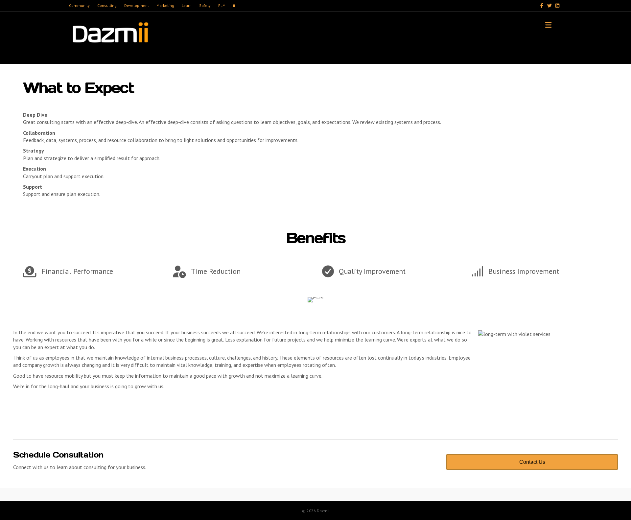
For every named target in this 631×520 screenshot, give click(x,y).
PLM (221, 5)
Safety (205, 5)
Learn (187, 5)
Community (79, 5)
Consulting (107, 5)
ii (234, 5)
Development (136, 5)
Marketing (165, 5)
